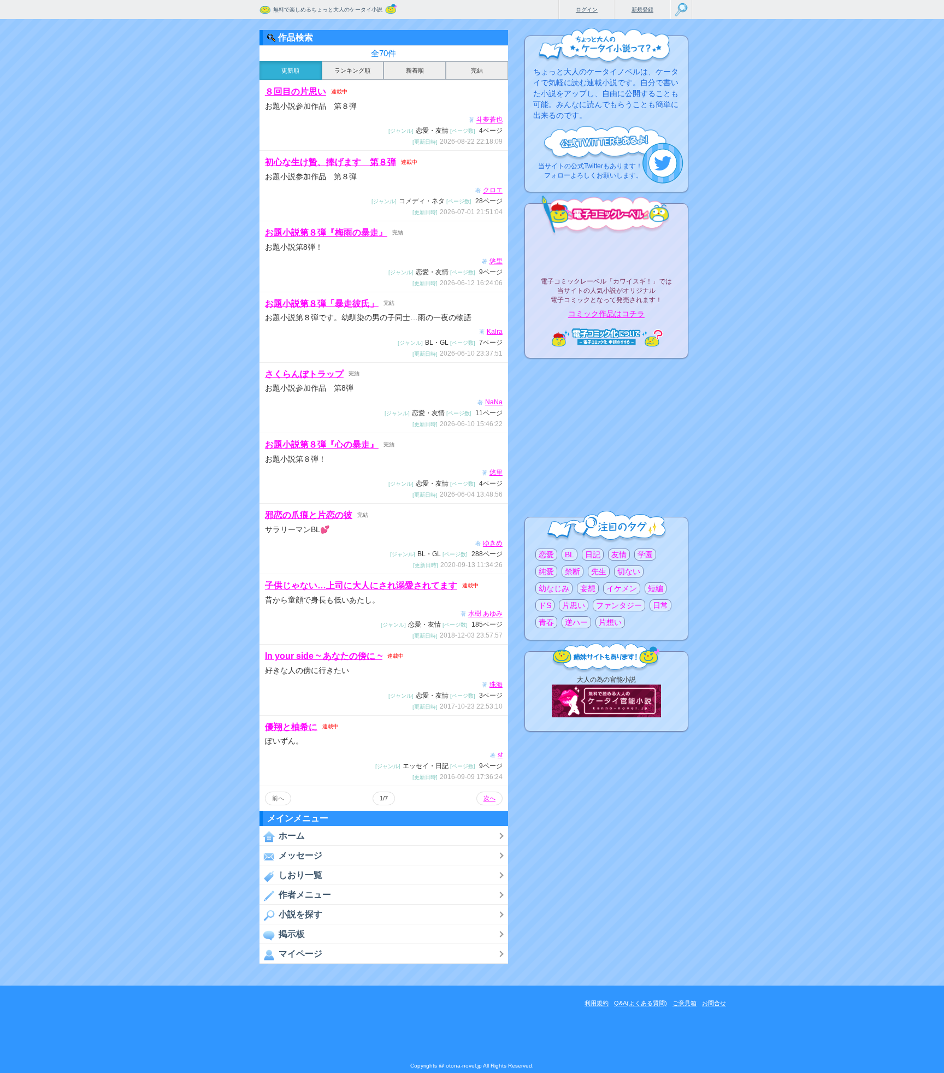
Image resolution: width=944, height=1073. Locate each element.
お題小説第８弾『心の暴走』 (322, 444)
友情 (619, 554)
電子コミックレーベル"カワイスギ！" (606, 252)
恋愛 (546, 554)
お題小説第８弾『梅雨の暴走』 (326, 232)
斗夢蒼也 (489, 120)
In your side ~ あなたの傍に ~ (323, 656)
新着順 (415, 70)
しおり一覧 (300, 875)
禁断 (572, 571)
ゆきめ (493, 543)
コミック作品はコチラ (606, 314)
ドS (545, 605)
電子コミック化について (606, 337)
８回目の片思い (295, 91)
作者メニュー (305, 894)
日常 (660, 605)
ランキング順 (352, 70)
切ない (628, 571)
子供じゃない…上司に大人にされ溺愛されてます (361, 585)
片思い (573, 605)
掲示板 (292, 934)
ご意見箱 (684, 1003)
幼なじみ (554, 588)
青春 (546, 622)
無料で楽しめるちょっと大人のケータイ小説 (327, 10)
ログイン (587, 10)
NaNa (494, 402)
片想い (610, 622)
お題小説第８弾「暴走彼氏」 (322, 303)
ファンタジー (619, 605)
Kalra (495, 331)
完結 (477, 70)
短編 (655, 588)
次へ (489, 798)
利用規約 (597, 1003)
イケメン (621, 588)
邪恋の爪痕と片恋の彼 (308, 515)
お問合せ (714, 1003)
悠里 (496, 261)
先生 (598, 571)
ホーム (292, 835)
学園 (645, 554)
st (500, 755)
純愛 (546, 571)
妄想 (587, 588)
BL (569, 554)
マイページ (300, 953)
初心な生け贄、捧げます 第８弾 (330, 162)
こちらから (662, 163)
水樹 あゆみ (485, 614)
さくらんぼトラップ (304, 373)
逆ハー (576, 622)
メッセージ (300, 855)
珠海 (496, 684)
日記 (592, 554)
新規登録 (642, 10)
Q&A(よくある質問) (640, 1003)
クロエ (493, 190)
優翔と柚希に (291, 726)
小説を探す (300, 914)
